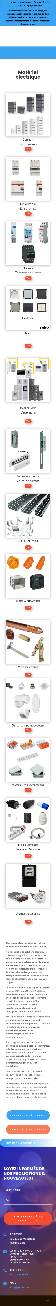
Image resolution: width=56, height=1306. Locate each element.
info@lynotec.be (33, 5)
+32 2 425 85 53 (40, 2)
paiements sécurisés (28, 1115)
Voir (28, 149)
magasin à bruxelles (28, 1129)
